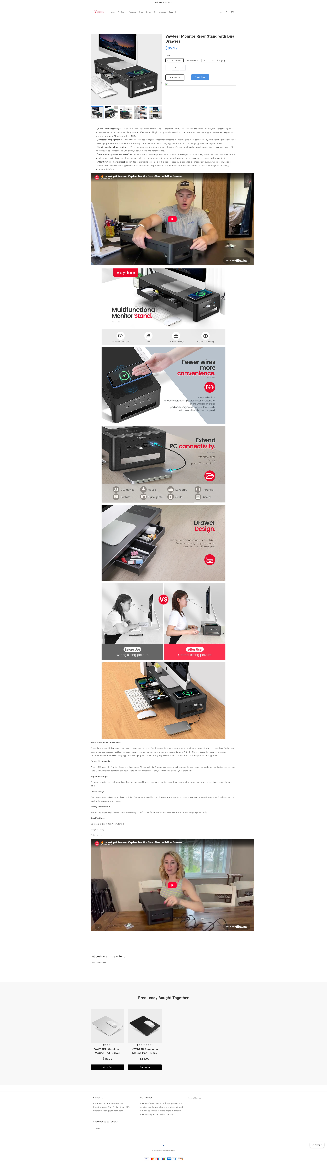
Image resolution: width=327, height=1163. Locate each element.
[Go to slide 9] (152, 1044)
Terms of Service (194, 1098)
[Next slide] (158, 112)
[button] (122, 12)
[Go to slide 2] (105, 1044)
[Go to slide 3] (107, 1044)
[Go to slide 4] (109, 1044)
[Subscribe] (136, 1129)
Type (167, 55)
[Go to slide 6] (146, 1044)
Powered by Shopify (168, 1150)
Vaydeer (159, 1150)
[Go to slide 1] (104, 1045)
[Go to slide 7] (148, 1044)
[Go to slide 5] (111, 1044)
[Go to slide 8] (150, 1044)
